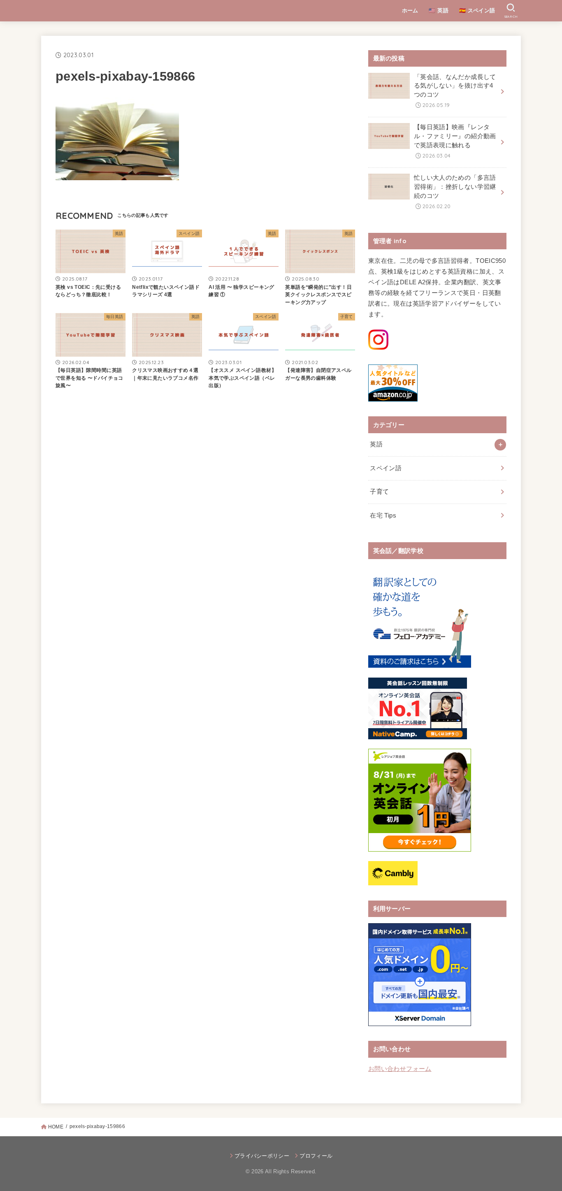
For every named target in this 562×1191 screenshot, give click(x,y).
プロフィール (316, 1156)
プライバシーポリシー (262, 1156)
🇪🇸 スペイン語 (477, 10)
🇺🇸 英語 (438, 10)
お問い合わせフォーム (400, 1069)
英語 (376, 444)
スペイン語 (386, 468)
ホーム (410, 10)
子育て (379, 491)
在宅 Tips (383, 515)
